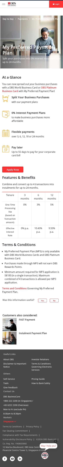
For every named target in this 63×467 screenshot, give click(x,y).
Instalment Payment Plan (33, 333)
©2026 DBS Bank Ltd (46, 439)
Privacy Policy (32, 426)
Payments (23, 18)
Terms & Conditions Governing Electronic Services (42, 366)
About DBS (8, 359)
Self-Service (9, 379)
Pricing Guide (38, 379)
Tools (5, 383)
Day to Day (8, 18)
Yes (42, 300)
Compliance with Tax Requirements (20, 435)
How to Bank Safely (41, 383)
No (54, 300)
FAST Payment (27, 319)
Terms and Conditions (14, 288)
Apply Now (13, 169)
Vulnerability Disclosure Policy (17, 439)
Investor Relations (40, 359)
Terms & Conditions (12, 426)
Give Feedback (10, 387)
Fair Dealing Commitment (15, 430)
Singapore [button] (8, 421)
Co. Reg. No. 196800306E (15, 443)
